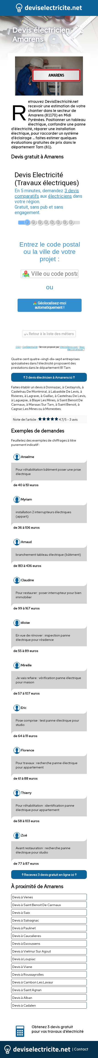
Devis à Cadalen (24, 1005)
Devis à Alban (22, 997)
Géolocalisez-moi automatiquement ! (50, 305)
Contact (81, 1049)
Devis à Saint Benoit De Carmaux (36, 905)
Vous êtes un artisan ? (76, 348)
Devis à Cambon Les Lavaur (32, 982)
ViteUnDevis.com (69, 347)
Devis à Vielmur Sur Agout (31, 951)
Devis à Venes (22, 897)
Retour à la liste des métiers (51, 334)
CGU (18, 347)
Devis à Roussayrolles (28, 974)
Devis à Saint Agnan (26, 990)
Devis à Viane (22, 967)
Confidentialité (30, 347)
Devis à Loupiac (23, 959)
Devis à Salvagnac (25, 920)
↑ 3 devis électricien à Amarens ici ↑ (49, 377)
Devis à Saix (21, 912)
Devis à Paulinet (24, 928)
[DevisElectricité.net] (49, 11)
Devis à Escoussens (26, 943)
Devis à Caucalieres (26, 936)
